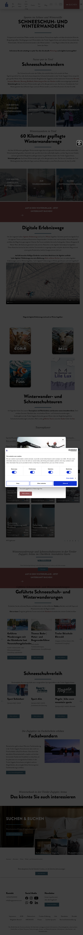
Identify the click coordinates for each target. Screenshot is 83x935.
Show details (70, 478)
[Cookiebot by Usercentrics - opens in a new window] (70, 450)
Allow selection (41, 483)
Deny (17, 483)
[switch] (32, 472)
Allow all (65, 483)
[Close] (63, 439)
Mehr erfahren (25, 493)
